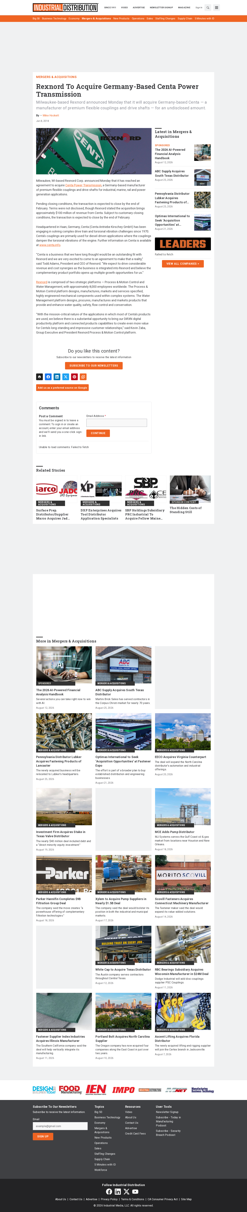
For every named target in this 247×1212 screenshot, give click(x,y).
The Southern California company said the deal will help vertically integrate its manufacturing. (61, 1049)
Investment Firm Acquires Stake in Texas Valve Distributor (60, 834)
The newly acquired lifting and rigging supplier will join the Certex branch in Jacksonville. (183, 1047)
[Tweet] (65, 376)
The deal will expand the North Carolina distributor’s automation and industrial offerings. (178, 765)
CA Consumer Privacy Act (163, 1199)
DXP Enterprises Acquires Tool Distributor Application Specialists (101, 514)
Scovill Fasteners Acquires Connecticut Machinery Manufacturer (182, 901)
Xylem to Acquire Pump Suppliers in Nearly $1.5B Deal (120, 901)
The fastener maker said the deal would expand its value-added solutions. (179, 909)
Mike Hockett (51, 115)
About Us (60, 1199)
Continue (98, 433)
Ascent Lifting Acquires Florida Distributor (177, 1039)
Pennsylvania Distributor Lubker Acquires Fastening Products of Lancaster (172, 198)
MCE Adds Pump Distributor (174, 832)
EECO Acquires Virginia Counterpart (180, 757)
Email (36, 1119)
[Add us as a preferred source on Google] (83, 376)
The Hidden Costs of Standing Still (186, 510)
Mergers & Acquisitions (56, 77)
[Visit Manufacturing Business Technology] (202, 1089)
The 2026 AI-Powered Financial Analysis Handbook (170, 154)
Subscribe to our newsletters (94, 365)
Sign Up (43, 1136)
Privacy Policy (109, 1199)
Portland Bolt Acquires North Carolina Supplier (122, 1039)
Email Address (96, 416)
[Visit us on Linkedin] (118, 1192)
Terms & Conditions (132, 1199)
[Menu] (216, 7)
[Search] (207, 7)
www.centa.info (49, 245)
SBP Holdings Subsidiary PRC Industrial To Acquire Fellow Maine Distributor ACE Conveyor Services (145, 514)
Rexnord (41, 282)
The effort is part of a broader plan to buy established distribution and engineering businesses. (120, 774)
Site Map (186, 1199)
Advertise (91, 1199)
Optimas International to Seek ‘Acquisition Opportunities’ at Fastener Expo (172, 220)
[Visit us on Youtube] (135, 1192)
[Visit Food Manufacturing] (70, 1089)
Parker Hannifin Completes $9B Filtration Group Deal (58, 901)
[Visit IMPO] (123, 1089)
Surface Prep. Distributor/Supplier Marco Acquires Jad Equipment (52, 514)
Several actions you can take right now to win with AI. (63, 701)
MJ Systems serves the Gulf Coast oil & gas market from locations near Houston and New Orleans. (182, 840)
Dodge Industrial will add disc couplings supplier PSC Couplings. (179, 980)
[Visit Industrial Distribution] (149, 1089)
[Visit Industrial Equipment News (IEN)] (96, 1089)
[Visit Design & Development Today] (44, 1089)
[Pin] (74, 376)
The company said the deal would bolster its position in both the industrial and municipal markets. (122, 911)
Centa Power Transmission (83, 185)
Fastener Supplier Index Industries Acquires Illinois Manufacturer (60, 1039)
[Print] (39, 376)
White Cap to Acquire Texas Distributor (123, 969)
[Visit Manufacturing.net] (176, 1089)
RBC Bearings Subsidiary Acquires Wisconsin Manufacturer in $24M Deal (182, 971)
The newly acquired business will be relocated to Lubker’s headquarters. (58, 772)
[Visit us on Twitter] (127, 1192)
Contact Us (76, 1199)
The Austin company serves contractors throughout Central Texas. (119, 976)
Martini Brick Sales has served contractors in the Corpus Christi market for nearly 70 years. (122, 701)
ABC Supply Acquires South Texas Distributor (172, 173)
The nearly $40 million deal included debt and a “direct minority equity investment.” (63, 843)
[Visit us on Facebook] (109, 1192)
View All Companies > (183, 263)
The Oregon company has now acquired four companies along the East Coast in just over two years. (122, 1049)
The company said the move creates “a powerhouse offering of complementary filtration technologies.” (60, 911)
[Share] (48, 376)
